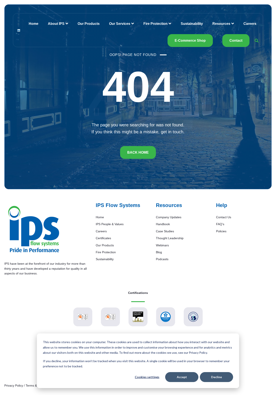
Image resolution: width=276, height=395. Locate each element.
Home (33, 23)
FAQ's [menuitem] (220, 224)
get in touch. (173, 131)
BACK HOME (138, 152)
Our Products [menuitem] (105, 245)
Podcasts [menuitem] (162, 259)
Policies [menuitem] (221, 231)
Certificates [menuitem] (103, 238)
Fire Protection (155, 23)
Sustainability (192, 23)
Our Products (89, 23)
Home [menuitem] (100, 217)
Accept (182, 377)
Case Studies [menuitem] (165, 231)
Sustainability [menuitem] (105, 259)
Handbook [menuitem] (163, 224)
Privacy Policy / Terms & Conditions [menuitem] (28, 385)
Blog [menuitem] (159, 252)
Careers (249, 23)
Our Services (119, 23)
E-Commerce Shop (190, 40)
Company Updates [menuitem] (168, 217)
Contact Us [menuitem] (223, 217)
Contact (235, 40)
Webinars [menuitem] (162, 245)
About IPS (56, 23)
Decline (216, 377)
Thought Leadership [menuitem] (169, 238)
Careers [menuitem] (101, 231)
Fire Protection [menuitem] (106, 252)
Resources (221, 23)
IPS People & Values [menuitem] (110, 224)
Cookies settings (147, 377)
